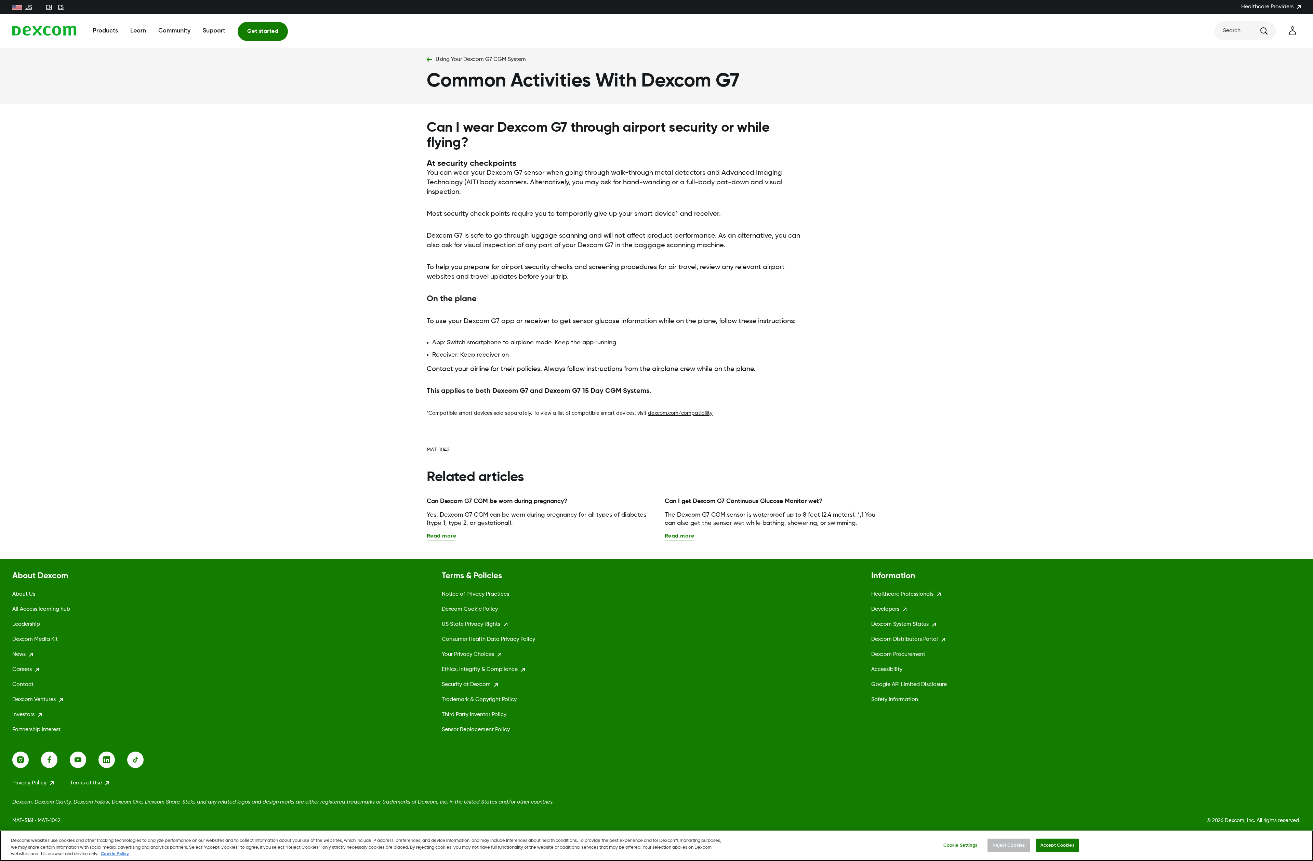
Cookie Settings (960, 845)
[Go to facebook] (55, 760)
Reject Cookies (1009, 845)
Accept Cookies (1057, 845)
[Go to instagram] (26, 760)
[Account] (1292, 31)
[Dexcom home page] (44, 30)
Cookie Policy (115, 854)
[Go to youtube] (84, 760)
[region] (656, 846)
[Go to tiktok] (141, 760)
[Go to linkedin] (112, 760)
